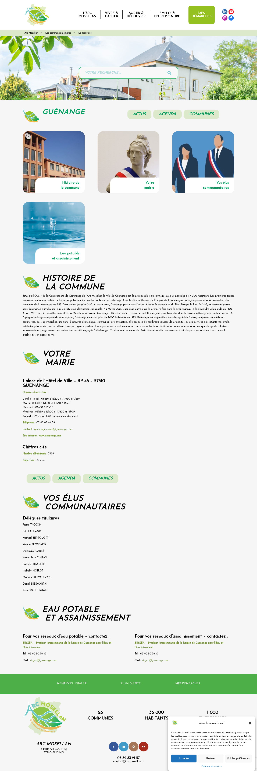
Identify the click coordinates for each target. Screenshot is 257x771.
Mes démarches (187, 683)
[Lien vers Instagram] (224, 18)
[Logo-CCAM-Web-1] (37, 15)
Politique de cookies (212, 766)
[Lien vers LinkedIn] (224, 11)
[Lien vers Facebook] (231, 18)
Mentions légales (71, 683)
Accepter (184, 758)
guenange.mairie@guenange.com (53, 429)
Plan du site (131, 683)
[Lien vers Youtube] (231, 11)
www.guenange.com (50, 436)
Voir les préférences (238, 758)
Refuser (210, 758)
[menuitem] (87, 15)
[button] (250, 723)
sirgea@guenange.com (43, 660)
